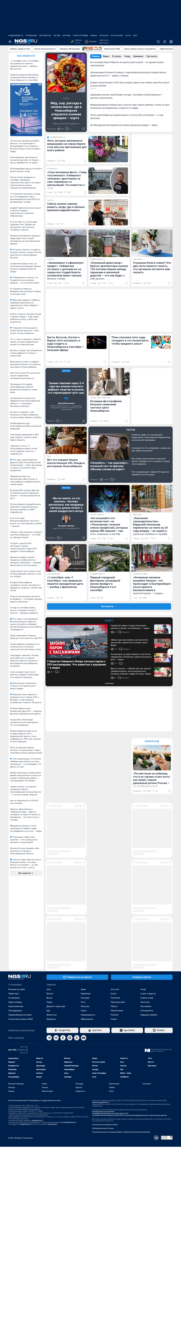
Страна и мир (146, 910)
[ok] (63, 950)
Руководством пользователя (103, 1024)
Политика (115, 910)
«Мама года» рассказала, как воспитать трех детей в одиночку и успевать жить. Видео (129, 642)
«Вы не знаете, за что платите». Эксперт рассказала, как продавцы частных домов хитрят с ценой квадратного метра (66, 505)
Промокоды (31, 35)
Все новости (26, 55)
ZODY (135, 35)
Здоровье (51, 931)
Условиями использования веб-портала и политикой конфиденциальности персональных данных (129, 1027)
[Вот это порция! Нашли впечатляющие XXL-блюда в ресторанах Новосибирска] (66, 440)
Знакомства (45, 35)
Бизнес (50, 906)
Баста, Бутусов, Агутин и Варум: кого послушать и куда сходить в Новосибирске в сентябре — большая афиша (65, 344)
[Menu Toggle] (10, 41)
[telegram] (49, 950)
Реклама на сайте (16, 901)
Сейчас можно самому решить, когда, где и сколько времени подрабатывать (66, 207)
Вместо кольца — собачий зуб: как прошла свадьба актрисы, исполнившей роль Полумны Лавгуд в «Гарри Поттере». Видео (131, 671)
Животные (52, 927)
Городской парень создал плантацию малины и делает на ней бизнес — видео (130, 626)
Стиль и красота (148, 906)
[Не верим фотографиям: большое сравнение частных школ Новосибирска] (109, 382)
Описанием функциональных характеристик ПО (110, 1025)
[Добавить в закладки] (83, 128)
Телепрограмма (80, 35)
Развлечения (117, 922)
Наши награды (15, 914)
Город (49, 914)
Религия (114, 927)
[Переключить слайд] (170, 652)
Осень (113, 906)
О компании (14, 910)
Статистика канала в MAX (20, 931)
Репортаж (152, 741)
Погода (57, 35)
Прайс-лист (13, 906)
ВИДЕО (109, 620)
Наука (83, 922)
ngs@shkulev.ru (37, 1033)
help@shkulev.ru (26, 1036)
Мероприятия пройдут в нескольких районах (66, 125)
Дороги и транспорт (56, 918)
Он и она (115, 901)
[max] (69, 950)
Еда (48, 922)
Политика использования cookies (105, 1037)
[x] (76, 950)
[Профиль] (171, 41)
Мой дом (85, 918)
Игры (128, 35)
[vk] (56, 950)
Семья (114, 931)
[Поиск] (158, 41)
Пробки (91, 41)
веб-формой (52, 1036)
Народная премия (148, 927)
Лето (83, 914)
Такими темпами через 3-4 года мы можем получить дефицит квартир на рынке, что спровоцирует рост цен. (66, 388)
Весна (49, 910)
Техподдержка (15, 922)
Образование (87, 931)
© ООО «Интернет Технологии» (20, 1050)
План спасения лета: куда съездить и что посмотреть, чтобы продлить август (130, 340)
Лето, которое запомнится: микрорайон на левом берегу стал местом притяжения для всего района (67, 145)
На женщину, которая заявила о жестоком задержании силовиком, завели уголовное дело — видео (131, 657)
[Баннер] (92, 49)
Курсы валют (117, 35)
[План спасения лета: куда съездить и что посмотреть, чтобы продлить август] (161, 342)
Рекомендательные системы (103, 1040)
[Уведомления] (165, 41)
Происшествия (118, 914)
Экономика (145, 918)
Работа (114, 918)
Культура (85, 910)
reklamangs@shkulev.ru (100, 1014)
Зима (83, 901)
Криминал (85, 906)
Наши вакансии (15, 918)
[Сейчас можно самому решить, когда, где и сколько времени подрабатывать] (108, 212)
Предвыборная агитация (20, 927)
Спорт (143, 901)
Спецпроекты (146, 922)
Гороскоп (104, 35)
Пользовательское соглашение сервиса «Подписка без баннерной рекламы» (121, 1044)
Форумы (66, 35)
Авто (49, 901)
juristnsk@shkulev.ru (68, 1034)
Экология (144, 914)
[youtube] (83, 950)
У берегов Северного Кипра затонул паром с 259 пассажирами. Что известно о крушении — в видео (76, 664)
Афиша (93, 35)
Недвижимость (15, 35)
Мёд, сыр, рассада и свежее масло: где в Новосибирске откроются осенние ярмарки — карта (66, 110)
